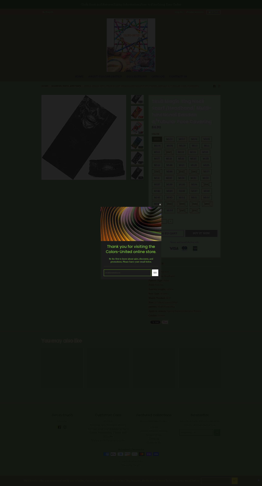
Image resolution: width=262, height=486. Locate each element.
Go (155, 273)
